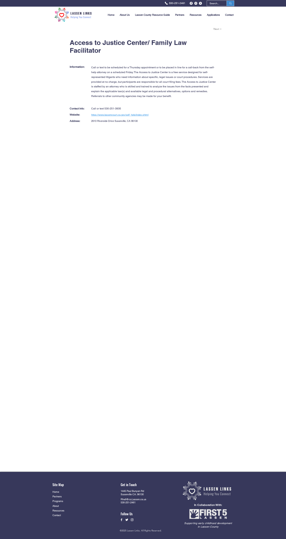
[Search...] (230, 3)
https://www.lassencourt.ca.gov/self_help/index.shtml (119, 114)
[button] (213, 15)
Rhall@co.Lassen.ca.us (133, 499)
